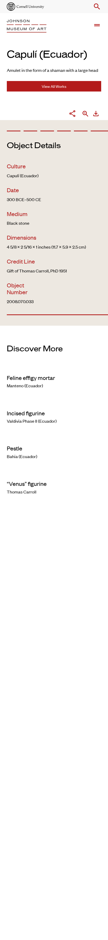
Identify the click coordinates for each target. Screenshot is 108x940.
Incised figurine (26, 413)
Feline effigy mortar (31, 377)
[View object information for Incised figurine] (54, 402)
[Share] (72, 114)
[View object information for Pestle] (54, 438)
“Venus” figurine (27, 483)
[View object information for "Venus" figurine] (54, 473)
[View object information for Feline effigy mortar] (54, 367)
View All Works (54, 86)
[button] (96, 6)
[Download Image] (96, 114)
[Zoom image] (85, 114)
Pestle (14, 448)
